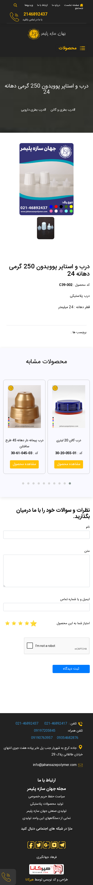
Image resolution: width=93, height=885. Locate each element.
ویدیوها (29, 5)
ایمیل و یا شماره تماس (75, 599)
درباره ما (56, 5)
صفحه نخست (71, 5)
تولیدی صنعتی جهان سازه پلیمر (46, 811)
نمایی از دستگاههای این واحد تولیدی (46, 818)
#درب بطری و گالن (62, 110)
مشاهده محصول (68, 464)
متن (87, 551)
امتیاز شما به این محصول (73, 623)
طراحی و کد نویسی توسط (46, 880)
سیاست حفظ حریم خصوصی (46, 796)
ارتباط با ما (42, 5)
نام (88, 527)
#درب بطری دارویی (33, 110)
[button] (69, 483)
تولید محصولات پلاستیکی (46, 804)
